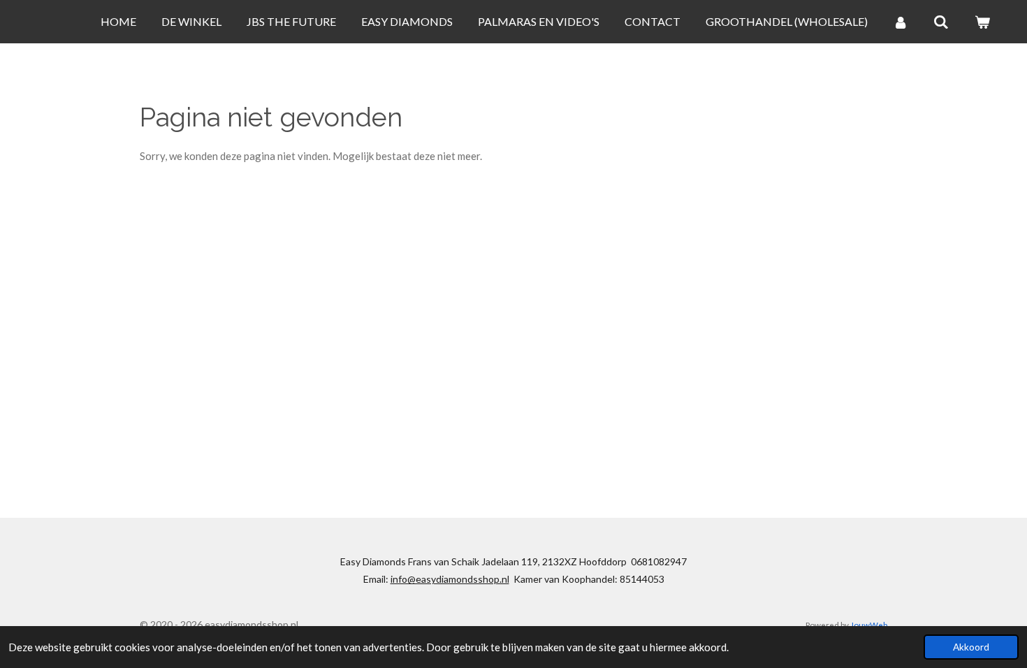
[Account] (900, 21)
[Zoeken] (941, 21)
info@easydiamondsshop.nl (450, 579)
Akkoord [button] (971, 647)
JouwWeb (868, 625)
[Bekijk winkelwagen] (982, 21)
